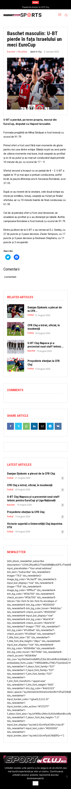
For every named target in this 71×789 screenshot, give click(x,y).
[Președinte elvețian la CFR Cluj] (15, 364)
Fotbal (31, 315)
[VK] (58, 426)
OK (35, 783)
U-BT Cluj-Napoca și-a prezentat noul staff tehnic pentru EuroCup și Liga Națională (33, 498)
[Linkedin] (34, 426)
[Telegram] (50, 426)
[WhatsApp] (26, 426)
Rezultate (22, 52)
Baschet (11, 52)
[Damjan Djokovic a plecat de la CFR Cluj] (15, 311)
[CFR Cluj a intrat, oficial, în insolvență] (15, 329)
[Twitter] (18, 426)
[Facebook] (10, 426)
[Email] (42, 426)
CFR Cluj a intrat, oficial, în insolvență (29, 485)
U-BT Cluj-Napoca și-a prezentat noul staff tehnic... (46, 344)
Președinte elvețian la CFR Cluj (35, 7)
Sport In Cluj (36, 52)
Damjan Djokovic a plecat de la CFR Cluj (31, 473)
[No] (66, 776)
